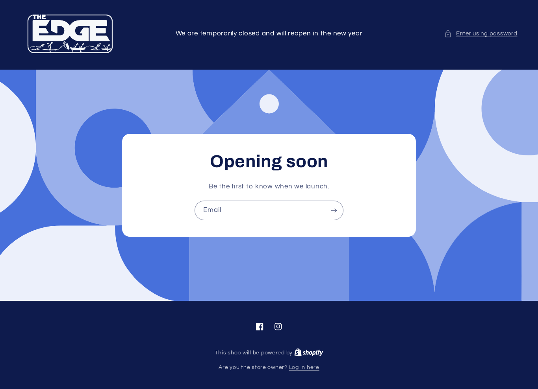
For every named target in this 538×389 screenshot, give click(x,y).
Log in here (304, 367)
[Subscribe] (334, 210)
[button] (480, 34)
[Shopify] (308, 353)
